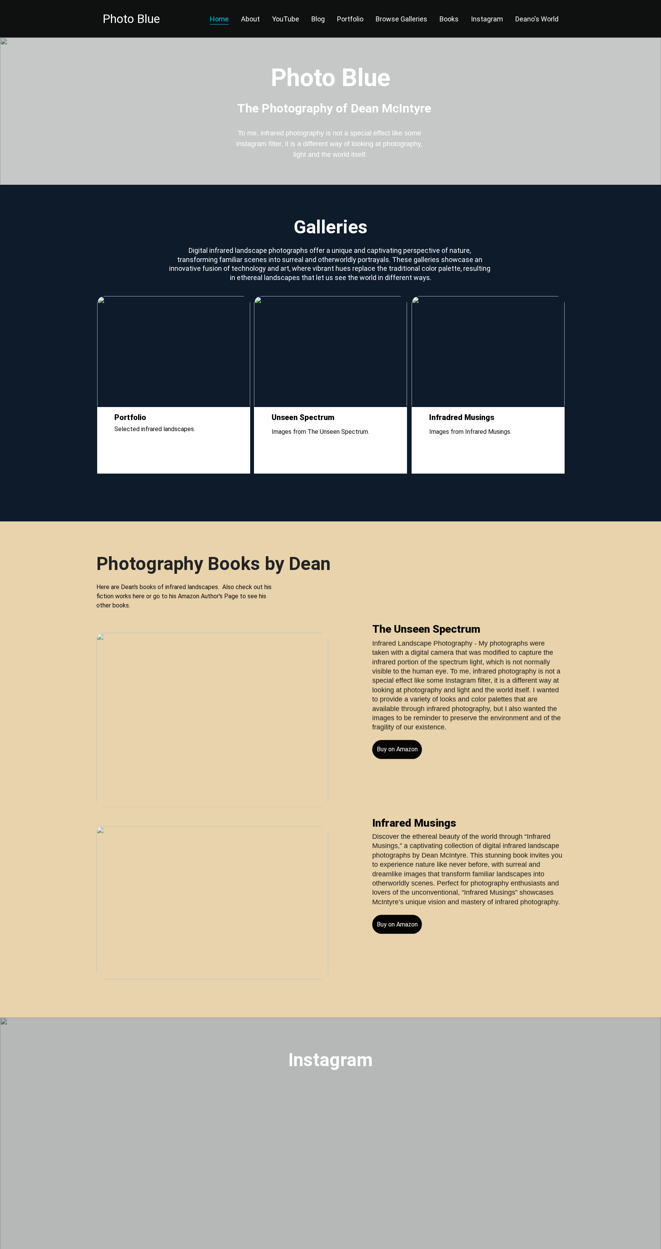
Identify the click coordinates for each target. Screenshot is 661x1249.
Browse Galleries (401, 19)
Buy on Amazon (397, 924)
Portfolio (350, 19)
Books (449, 19)
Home (219, 19)
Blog (318, 19)
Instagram (487, 19)
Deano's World (536, 19)
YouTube (285, 19)
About (250, 19)
